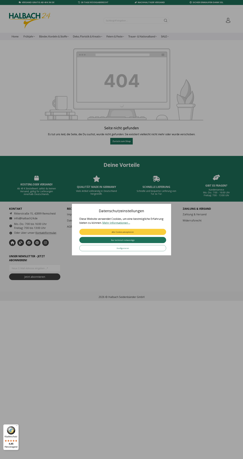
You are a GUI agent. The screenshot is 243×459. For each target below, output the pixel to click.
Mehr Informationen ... (116, 222)
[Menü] (17, 426)
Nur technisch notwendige (123, 240)
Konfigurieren (123, 248)
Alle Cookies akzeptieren (123, 232)
